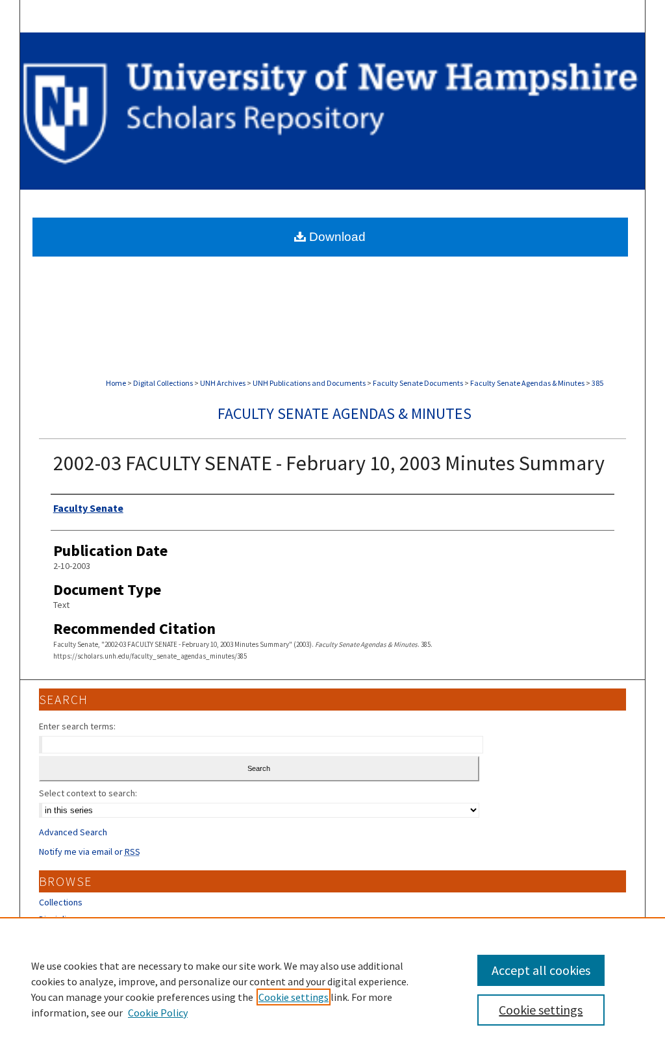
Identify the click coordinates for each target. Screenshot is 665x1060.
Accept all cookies (541, 970)
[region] (332, 988)
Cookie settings (293, 997)
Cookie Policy (158, 1012)
